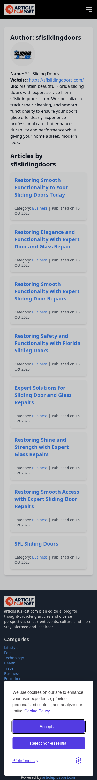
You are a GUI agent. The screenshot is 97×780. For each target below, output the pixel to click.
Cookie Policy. (37, 711)
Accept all (49, 726)
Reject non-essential (49, 743)
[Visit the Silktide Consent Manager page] (78, 760)
